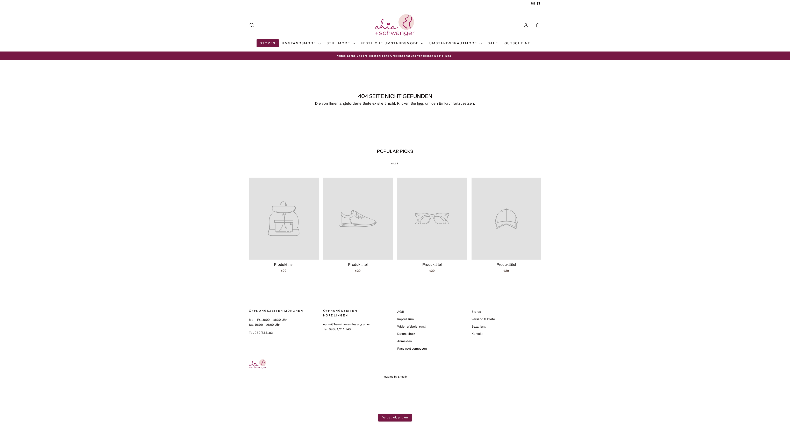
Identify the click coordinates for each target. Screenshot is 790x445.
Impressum (405, 319)
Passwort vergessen (412, 348)
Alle (395, 163)
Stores (267, 43)
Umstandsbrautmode (454, 43)
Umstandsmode (299, 43)
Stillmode (339, 43)
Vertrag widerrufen (395, 417)
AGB (400, 311)
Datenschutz (406, 333)
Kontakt (477, 333)
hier (420, 103)
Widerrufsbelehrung (411, 326)
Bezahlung (479, 326)
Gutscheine (517, 43)
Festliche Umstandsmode (390, 43)
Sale (493, 43)
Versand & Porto (483, 319)
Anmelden (404, 341)
